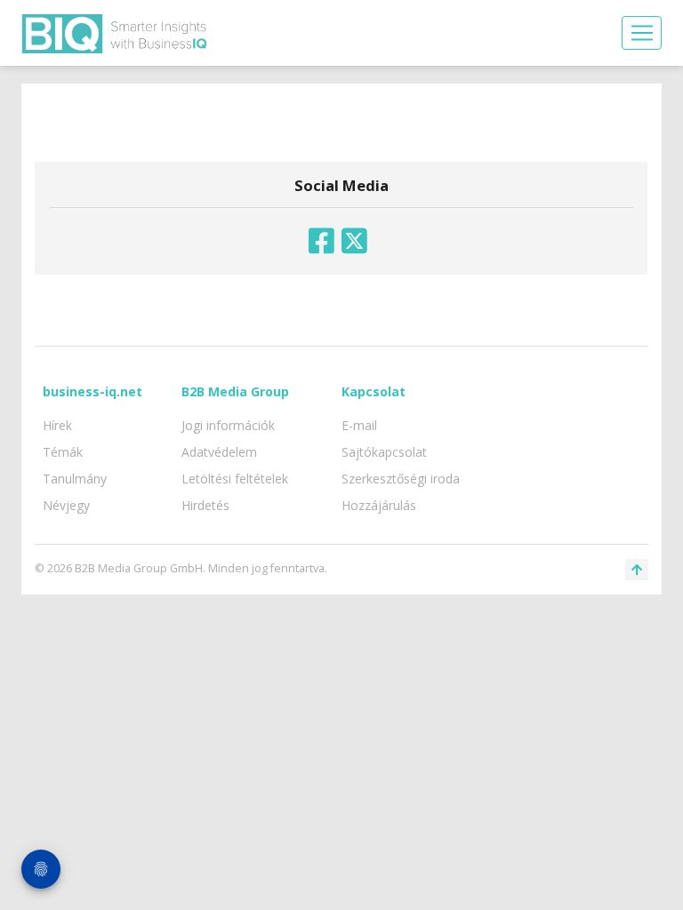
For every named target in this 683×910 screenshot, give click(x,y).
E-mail (359, 425)
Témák (63, 451)
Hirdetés (205, 505)
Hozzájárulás (379, 505)
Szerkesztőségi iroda (401, 478)
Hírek (57, 425)
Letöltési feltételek (234, 478)
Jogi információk (228, 425)
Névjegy (66, 505)
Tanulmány (75, 478)
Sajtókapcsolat (384, 451)
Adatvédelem (219, 451)
